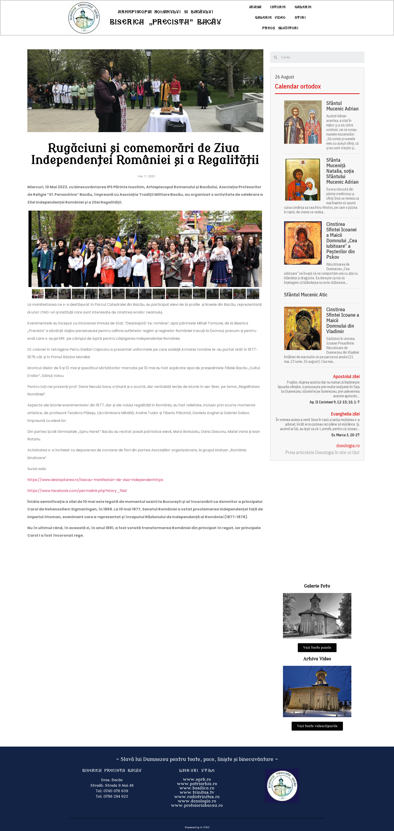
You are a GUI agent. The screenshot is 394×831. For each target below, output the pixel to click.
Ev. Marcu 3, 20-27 (346, 435)
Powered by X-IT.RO (197, 827)
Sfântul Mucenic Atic (305, 294)
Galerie (303, 7)
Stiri (300, 17)
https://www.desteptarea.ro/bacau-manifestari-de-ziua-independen (90, 479)
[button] (317, 647)
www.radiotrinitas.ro (197, 796)
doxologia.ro (348, 445)
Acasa (255, 7)
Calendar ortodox (298, 86)
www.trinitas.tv (197, 792)
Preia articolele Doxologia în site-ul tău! (322, 452)
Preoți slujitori (280, 28)
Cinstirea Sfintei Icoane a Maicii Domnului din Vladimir (342, 320)
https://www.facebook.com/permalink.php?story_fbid (77, 490)
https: (158, 479)
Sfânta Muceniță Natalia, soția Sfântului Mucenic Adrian (342, 171)
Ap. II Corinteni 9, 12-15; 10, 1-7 (335, 402)
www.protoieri (186, 805)
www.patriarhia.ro (197, 783)
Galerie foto (317, 586)
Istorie (278, 7)
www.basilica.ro (196, 788)
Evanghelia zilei (345, 414)
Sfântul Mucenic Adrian (342, 105)
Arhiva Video (317, 658)
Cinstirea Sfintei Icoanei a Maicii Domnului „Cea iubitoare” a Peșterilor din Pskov (341, 240)
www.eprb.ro (197, 779)
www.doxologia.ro (197, 801)
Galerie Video (270, 17)
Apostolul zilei (346, 376)
